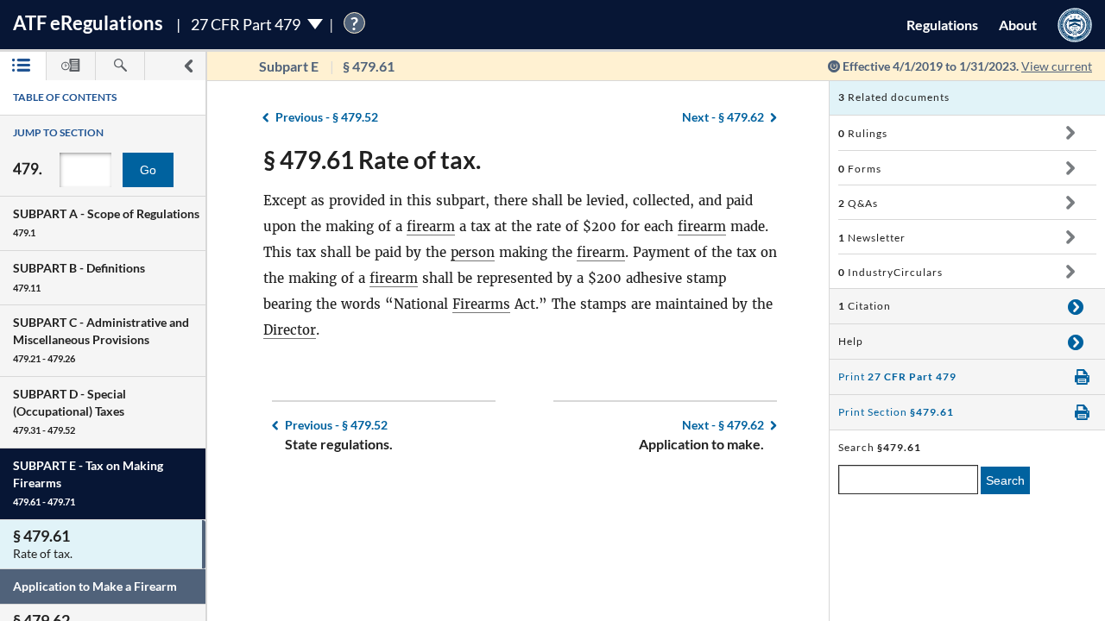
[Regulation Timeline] (71, 66)
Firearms (481, 304)
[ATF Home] (1075, 24)
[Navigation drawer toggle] (188, 66)
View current (1056, 66)
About (1018, 24)
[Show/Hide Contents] (1070, 133)
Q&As (858, 203)
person (473, 252)
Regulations (942, 24)
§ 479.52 (326, 117)
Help (850, 341)
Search (1005, 480)
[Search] (120, 66)
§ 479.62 (723, 117)
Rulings (862, 133)
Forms (859, 168)
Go (148, 170)
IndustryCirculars (890, 272)
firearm (431, 226)
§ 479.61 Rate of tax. (372, 159)
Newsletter (872, 237)
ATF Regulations (88, 22)
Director (289, 330)
